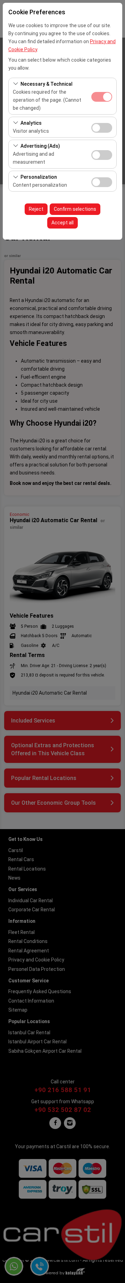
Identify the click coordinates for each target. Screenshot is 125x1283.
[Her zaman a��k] (101, 96)
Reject (36, 209)
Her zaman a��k (101, 97)
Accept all (62, 222)
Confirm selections (75, 209)
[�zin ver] (101, 127)
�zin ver (101, 128)
